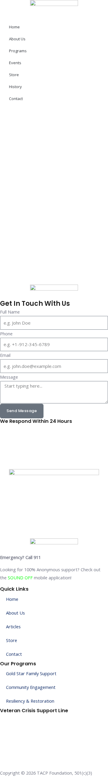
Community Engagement (31, 687)
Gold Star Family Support (31, 673)
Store (14, 74)
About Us (17, 39)
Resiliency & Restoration (30, 701)
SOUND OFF (20, 578)
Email (5, 355)
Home (14, 27)
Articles (13, 626)
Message (9, 377)
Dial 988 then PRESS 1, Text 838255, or (39, 718)
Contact (16, 98)
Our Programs (18, 663)
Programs (18, 50)
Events (15, 62)
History (15, 86)
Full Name (10, 312)
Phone (6, 334)
